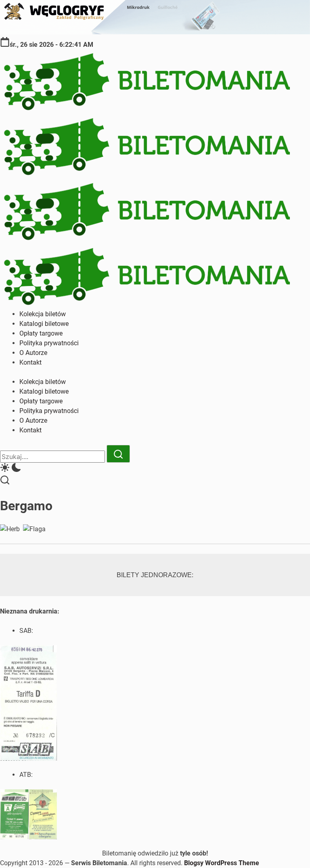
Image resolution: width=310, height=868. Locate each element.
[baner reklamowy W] (155, 32)
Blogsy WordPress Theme (221, 863)
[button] (155, 469)
